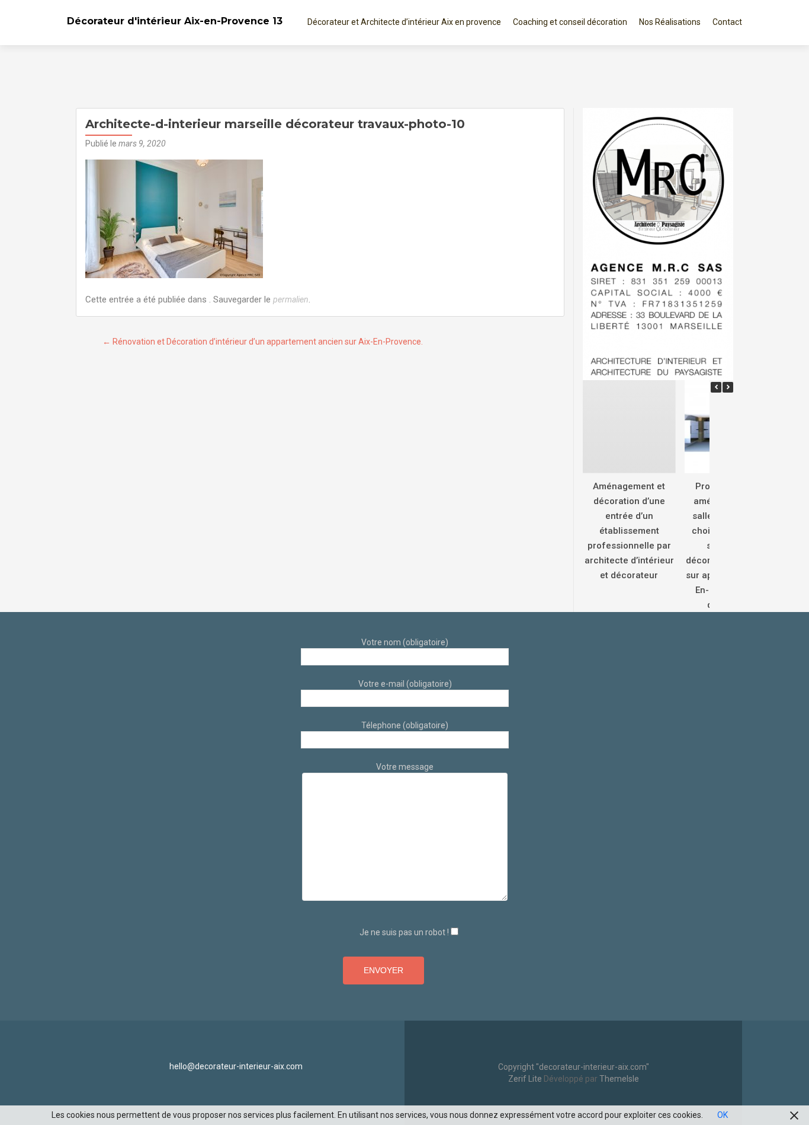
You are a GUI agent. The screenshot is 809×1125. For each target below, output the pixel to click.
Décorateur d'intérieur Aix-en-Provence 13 (174, 21)
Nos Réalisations (670, 22)
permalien (291, 299)
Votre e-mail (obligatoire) (405, 684)
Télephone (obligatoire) (404, 725)
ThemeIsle (619, 1078)
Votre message (405, 767)
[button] (728, 387)
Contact (727, 22)
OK (722, 1115)
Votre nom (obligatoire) (404, 642)
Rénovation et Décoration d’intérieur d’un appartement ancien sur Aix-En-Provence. (262, 341)
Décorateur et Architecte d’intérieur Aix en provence (404, 22)
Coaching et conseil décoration (570, 22)
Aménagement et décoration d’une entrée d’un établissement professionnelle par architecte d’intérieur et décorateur (629, 530)
